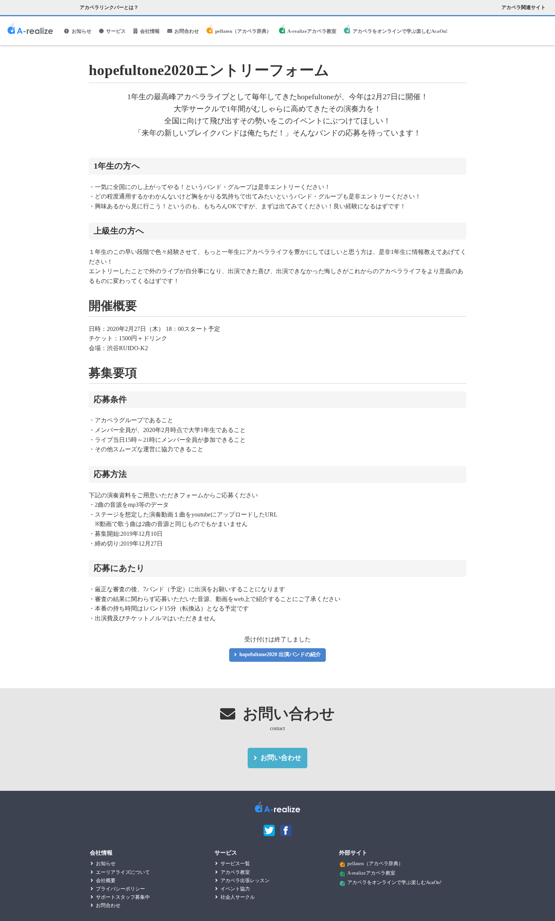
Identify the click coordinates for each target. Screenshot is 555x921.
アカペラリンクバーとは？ (109, 7)
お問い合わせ (281, 757)
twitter (269, 830)
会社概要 (106, 880)
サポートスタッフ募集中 (123, 897)
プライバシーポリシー (120, 889)
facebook (285, 830)
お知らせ (81, 31)
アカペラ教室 (235, 872)
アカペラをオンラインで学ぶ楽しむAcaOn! (400, 31)
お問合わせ (186, 31)
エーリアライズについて (123, 872)
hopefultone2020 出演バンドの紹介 (280, 654)
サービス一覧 (235, 863)
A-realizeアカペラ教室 (311, 31)
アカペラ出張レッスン (245, 880)
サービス (116, 31)
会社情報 (150, 31)
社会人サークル (237, 897)
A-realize (30, 31)
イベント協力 (235, 889)
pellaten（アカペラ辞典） (243, 31)
